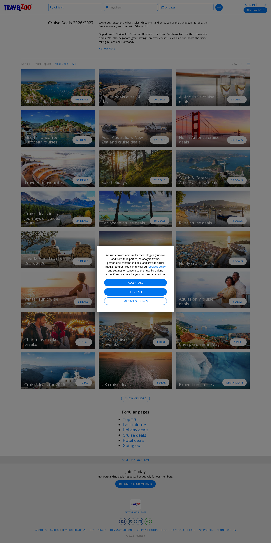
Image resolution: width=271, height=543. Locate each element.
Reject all (135, 292)
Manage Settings (136, 301)
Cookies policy (157, 266)
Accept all (135, 282)
